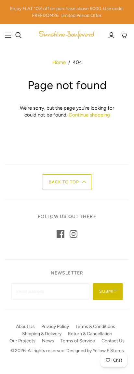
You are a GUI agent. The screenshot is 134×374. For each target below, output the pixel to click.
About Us (25, 326)
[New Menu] (8, 35)
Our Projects (22, 341)
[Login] (111, 35)
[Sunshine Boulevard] (67, 34)
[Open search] (18, 35)
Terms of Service (77, 341)
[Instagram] (73, 234)
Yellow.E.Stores (108, 350)
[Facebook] (60, 234)
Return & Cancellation (90, 333)
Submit (107, 291)
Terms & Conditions (95, 326)
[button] (67, 182)
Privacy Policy (55, 326)
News (48, 341)
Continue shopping (89, 115)
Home (59, 62)
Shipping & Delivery (41, 333)
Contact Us (113, 341)
